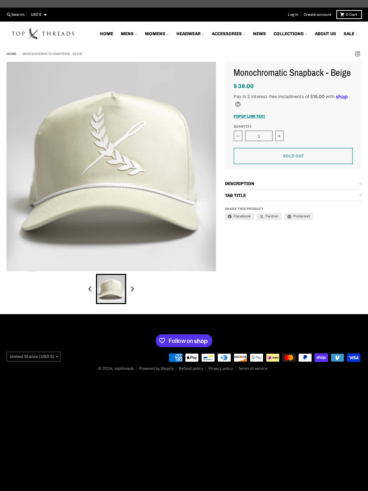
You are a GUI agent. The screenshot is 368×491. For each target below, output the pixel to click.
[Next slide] (132, 289)
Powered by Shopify (156, 368)
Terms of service (252, 368)
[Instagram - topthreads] (358, 54)
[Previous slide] (90, 289)
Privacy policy (220, 368)
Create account (317, 14)
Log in (293, 14)
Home (11, 54)
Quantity (243, 126)
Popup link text (249, 116)
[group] (111, 289)
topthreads (124, 368)
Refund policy (191, 368)
